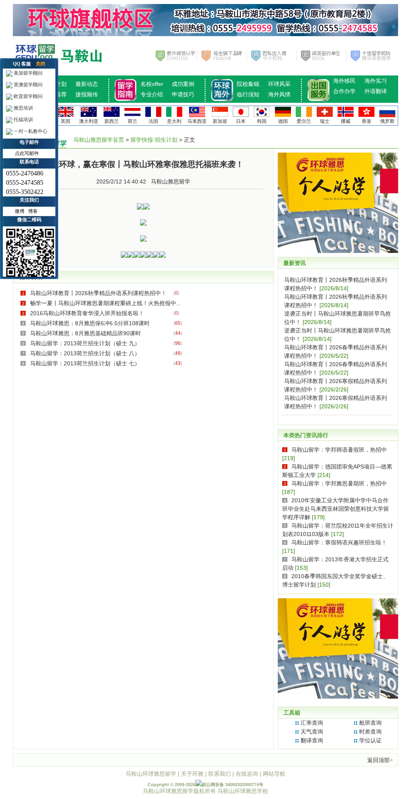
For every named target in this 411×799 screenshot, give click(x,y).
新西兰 (111, 121)
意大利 (174, 121)
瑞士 (325, 121)
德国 (283, 121)
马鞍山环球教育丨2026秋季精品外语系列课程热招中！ (98, 293)
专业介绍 (151, 94)
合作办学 (344, 91)
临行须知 (248, 94)
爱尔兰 (304, 121)
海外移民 (344, 80)
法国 (153, 121)
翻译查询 (312, 740)
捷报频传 (86, 94)
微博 (19, 211)
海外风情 (279, 94)
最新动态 (86, 84)
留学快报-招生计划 (153, 140)
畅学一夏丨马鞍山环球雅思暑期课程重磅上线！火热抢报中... (105, 303)
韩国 (262, 121)
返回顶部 (378, 760)
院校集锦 (248, 84)
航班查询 (370, 723)
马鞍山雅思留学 (170, 181)
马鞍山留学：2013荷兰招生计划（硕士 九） (85, 343)
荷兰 (132, 121)
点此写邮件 (27, 153)
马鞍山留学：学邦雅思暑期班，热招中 (339, 483)
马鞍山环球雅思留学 (151, 773)
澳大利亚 (88, 121)
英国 (65, 121)
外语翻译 (375, 91)
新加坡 (220, 121)
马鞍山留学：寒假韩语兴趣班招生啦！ (339, 542)
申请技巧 (183, 94)
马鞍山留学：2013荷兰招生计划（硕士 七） (85, 363)
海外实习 (375, 80)
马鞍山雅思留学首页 (98, 140)
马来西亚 (197, 121)
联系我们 (219, 773)
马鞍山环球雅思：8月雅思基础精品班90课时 (85, 333)
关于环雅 (192, 773)
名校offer (151, 84)
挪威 (345, 121)
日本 (241, 121)
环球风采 (279, 84)
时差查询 (370, 731)
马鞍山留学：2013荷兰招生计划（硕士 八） (85, 353)
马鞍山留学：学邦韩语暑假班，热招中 (339, 449)
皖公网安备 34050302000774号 (232, 784)
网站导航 (274, 773)
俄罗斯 (387, 121)
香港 (366, 121)
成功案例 (183, 84)
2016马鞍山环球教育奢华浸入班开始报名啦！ (87, 313)
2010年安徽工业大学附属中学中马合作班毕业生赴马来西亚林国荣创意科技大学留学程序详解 (335, 508)
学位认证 (370, 740)
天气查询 (312, 731)
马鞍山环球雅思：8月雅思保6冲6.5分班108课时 (90, 323)
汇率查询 (312, 723)
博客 (33, 211)
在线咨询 (247, 773)
